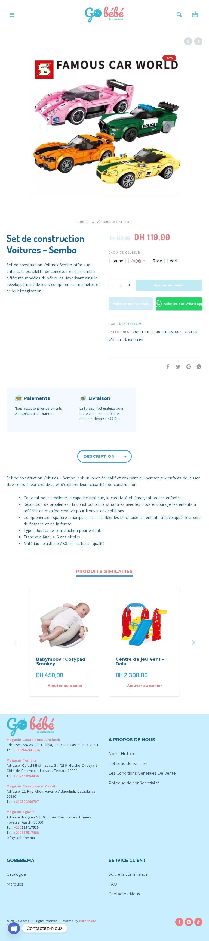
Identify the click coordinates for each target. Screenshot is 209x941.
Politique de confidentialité (134, 783)
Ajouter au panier (169, 285)
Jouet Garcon (169, 332)
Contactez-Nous (124, 894)
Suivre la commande (128, 874)
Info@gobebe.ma (21, 837)
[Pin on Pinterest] (187, 367)
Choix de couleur (124, 253)
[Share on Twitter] (176, 367)
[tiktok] (198, 922)
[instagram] (189, 922)
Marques (15, 884)
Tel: (23, 775)
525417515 (30, 827)
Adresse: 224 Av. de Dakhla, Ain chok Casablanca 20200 (53, 744)
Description (99, 456)
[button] (12, 14)
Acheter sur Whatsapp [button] (183, 303)
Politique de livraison (128, 763)
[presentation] (40, 126)
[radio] (117, 261)
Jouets (83, 222)
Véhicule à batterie (115, 222)
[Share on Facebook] (166, 367)
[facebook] (179, 922)
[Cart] (195, 15)
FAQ (113, 884)
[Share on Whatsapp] (197, 367)
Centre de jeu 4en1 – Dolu (140, 661)
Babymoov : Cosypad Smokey (60, 661)
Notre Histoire (122, 753)
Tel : (23, 750)
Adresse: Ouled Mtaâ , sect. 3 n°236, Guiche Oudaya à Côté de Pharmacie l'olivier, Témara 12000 (52, 768)
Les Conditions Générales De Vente (142, 773)
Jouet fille (143, 332)
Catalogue (16, 874)
